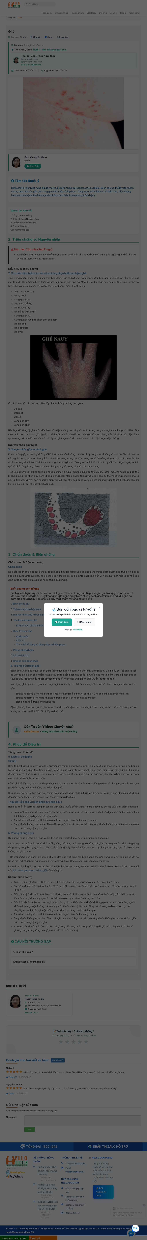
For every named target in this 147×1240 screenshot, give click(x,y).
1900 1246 (77, 630)
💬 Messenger (84, 622)
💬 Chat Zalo (62, 622)
